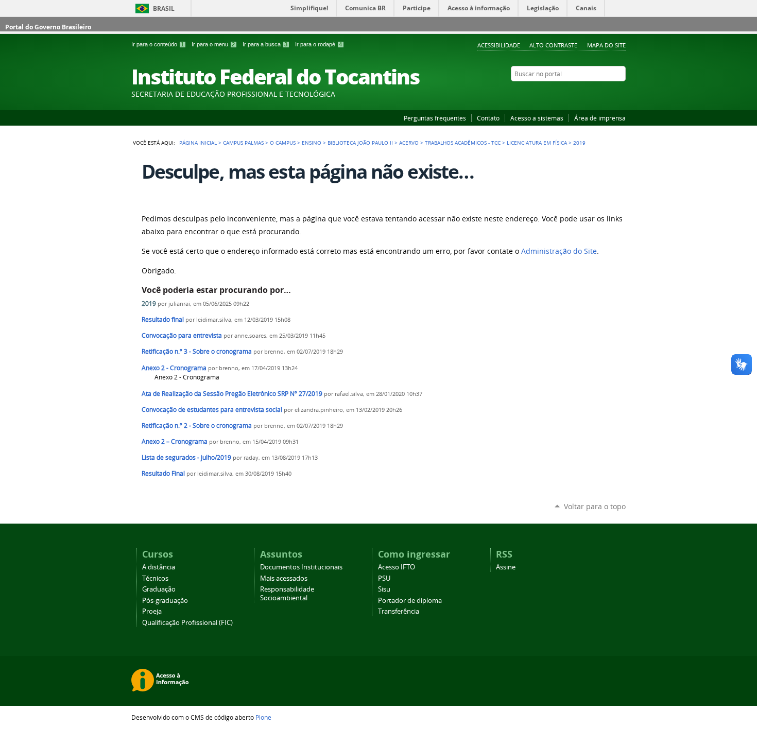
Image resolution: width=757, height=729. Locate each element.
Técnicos (155, 578)
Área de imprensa (600, 118)
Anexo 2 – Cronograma (175, 441)
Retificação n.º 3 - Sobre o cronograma (197, 351)
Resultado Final (163, 473)
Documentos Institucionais (301, 567)
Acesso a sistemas (536, 118)
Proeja (152, 611)
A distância (158, 567)
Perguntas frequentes (435, 118)
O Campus (283, 142)
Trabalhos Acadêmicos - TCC (463, 142)
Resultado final (163, 319)
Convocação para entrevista (182, 335)
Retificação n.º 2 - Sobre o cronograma (197, 425)
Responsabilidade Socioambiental (287, 593)
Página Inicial (198, 142)
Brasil (164, 8)
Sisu (384, 589)
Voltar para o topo (595, 506)
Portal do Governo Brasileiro (48, 27)
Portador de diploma (410, 600)
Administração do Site (559, 251)
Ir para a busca (265, 44)
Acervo (409, 142)
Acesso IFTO (396, 567)
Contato (488, 118)
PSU (384, 578)
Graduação (159, 589)
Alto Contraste (553, 45)
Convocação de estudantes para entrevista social (212, 409)
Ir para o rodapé (318, 44)
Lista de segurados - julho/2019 (186, 457)
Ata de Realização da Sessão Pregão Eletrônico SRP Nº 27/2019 (232, 393)
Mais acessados (283, 578)
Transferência (398, 611)
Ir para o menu (213, 44)
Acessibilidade (498, 45)
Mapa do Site (606, 45)
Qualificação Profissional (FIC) (187, 622)
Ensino (311, 142)
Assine (505, 567)
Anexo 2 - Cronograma (174, 367)
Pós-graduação (165, 600)
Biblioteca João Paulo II (360, 142)
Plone (263, 717)
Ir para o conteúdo (157, 44)
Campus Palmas (243, 142)
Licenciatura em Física (537, 142)
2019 (149, 303)
